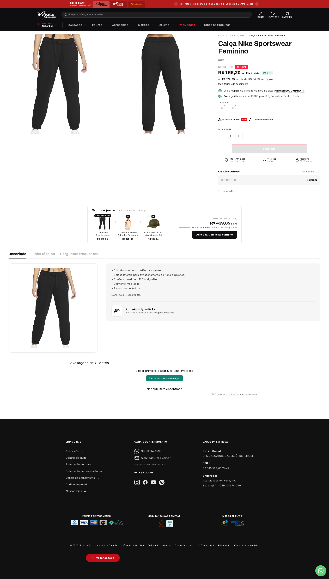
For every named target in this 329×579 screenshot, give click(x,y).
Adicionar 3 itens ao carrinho (214, 234)
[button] (76, 25)
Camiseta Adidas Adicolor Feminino (128, 233)
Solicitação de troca (78, 464)
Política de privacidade (132, 545)
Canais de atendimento (80, 477)
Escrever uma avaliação (164, 378)
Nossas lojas (74, 491)
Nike (242, 35)
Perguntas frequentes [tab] (79, 254)
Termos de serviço (184, 545)
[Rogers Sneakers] (101, 4)
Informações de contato (245, 545)
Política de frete (206, 545)
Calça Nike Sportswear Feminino (102, 233)
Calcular (312, 180)
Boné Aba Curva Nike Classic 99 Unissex (153, 233)
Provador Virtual (231, 119)
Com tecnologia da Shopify (102, 545)
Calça (232, 35)
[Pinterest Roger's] (161, 482)
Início (221, 35)
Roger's (84, 545)
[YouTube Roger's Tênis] (153, 482)
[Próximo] (257, 4)
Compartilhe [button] (229, 191)
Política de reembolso (159, 545)
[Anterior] (176, 4)
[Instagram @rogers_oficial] (137, 482)
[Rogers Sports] (118, 4)
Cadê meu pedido (77, 484)
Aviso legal (224, 545)
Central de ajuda (76, 457)
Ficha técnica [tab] (43, 254)
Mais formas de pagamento (233, 84)
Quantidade (224, 129)
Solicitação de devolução (82, 471)
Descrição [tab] (17, 254)
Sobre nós (72, 451)
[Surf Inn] (136, 4)
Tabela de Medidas (263, 119)
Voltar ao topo (105, 557)
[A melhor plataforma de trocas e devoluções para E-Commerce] (169, 523)
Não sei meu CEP (310, 171)
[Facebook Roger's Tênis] (145, 482)
